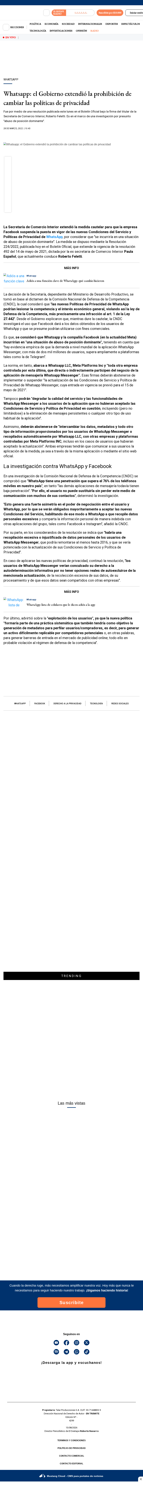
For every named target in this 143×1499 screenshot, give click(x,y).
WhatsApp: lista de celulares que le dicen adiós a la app (61, 605)
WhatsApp (54, 237)
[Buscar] (46, 12)
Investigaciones (61, 30)
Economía (51, 23)
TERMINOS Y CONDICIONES (71, 1440)
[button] (8, 161)
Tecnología (38, 30)
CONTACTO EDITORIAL (71, 1463)
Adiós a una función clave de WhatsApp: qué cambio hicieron (65, 281)
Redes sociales (120, 703)
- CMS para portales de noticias (75, 1476)
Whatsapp (20, 703)
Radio (95, 30)
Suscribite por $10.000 (110, 12)
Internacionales (90, 23)
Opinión (81, 30)
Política (35, 23)
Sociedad (68, 23)
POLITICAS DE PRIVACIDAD (72, 1448)
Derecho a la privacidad (67, 703)
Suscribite (71, 1302)
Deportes (112, 23)
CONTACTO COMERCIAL (71, 1456)
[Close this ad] (140, 1479)
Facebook (39, 703)
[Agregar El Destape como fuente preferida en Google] (71, 135)
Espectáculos (130, 23)
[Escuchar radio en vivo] (80, 12)
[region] (71, 65)
